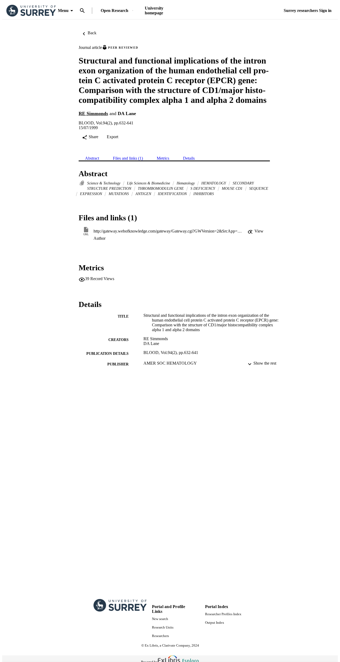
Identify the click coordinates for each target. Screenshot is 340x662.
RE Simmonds (93, 113)
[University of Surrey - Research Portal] (31, 11)
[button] (255, 231)
